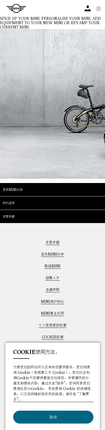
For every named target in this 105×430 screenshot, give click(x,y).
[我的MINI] (87, 8)
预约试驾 (9, 203)
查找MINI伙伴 (13, 189)
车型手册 (9, 216)
